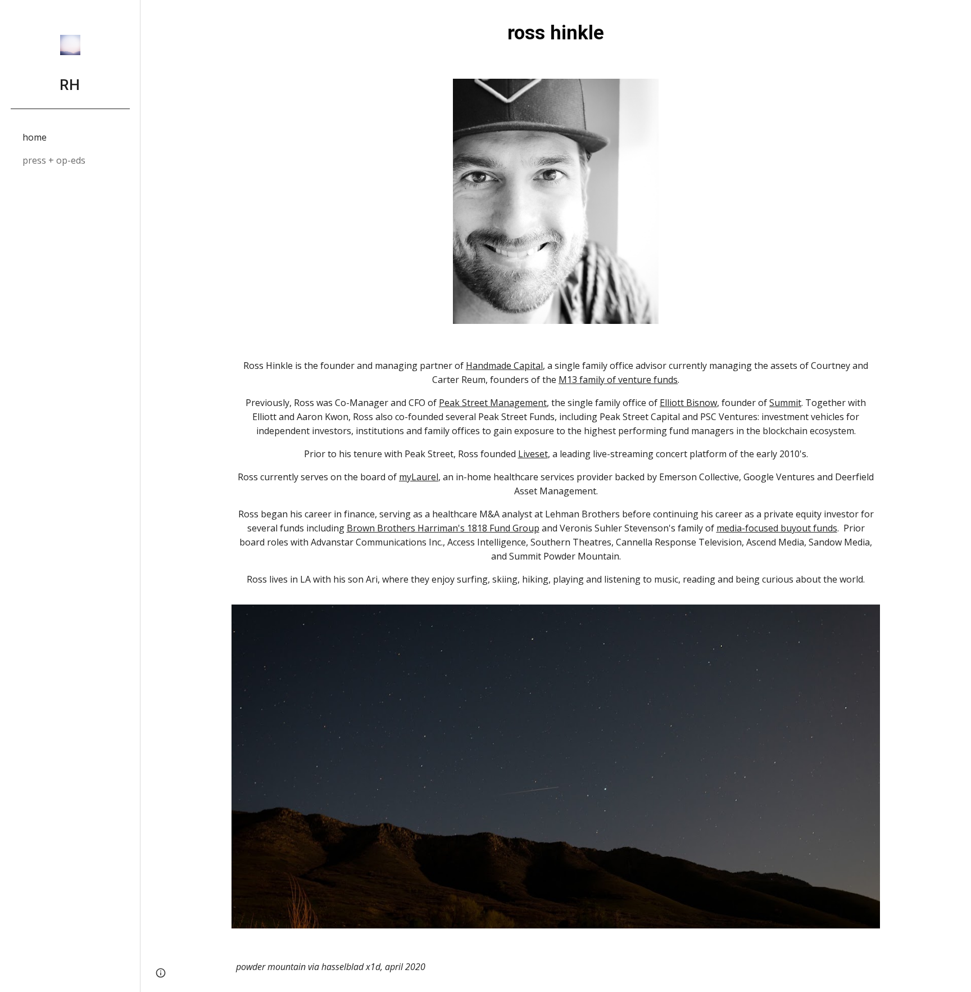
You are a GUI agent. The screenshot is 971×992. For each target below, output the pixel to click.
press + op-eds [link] (53, 160)
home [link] (34, 137)
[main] (556, 32)
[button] (957, 15)
